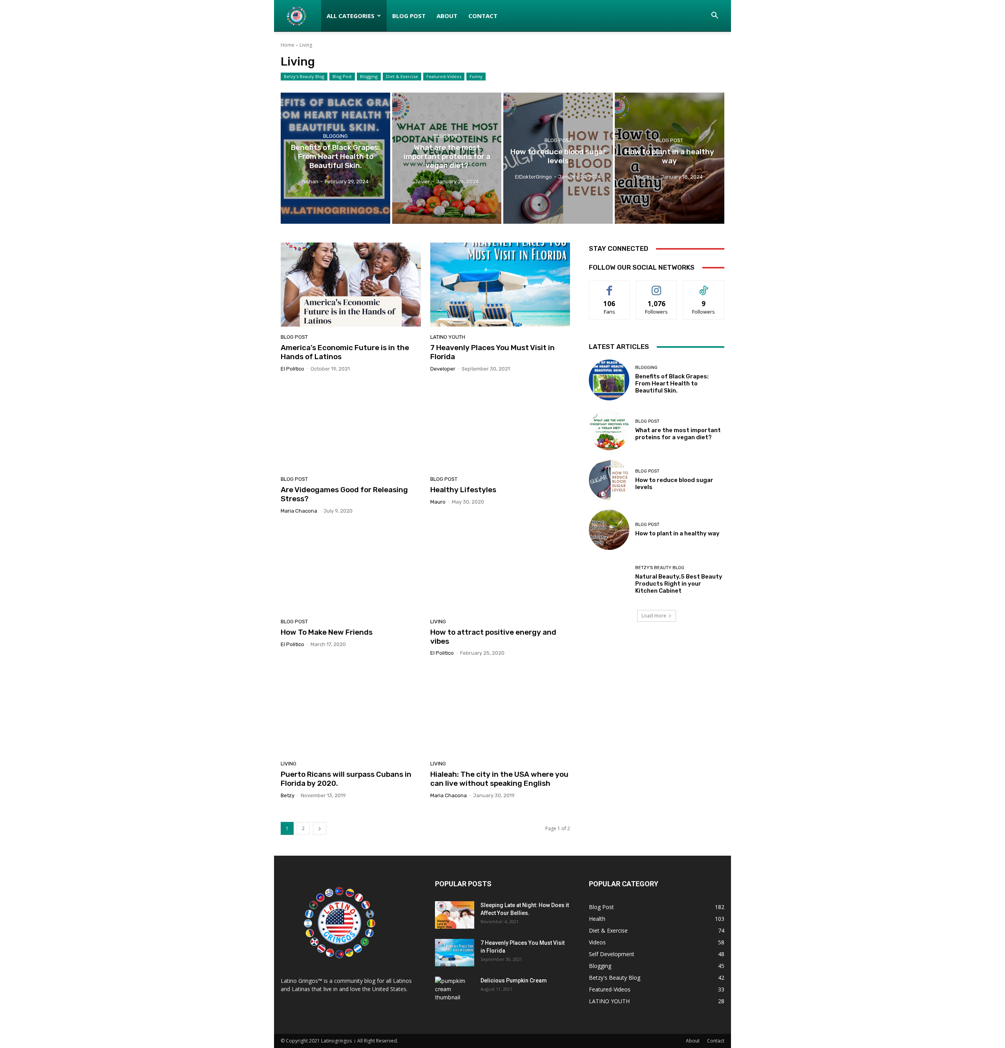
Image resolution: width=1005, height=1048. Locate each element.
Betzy (287, 795)
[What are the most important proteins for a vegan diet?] (447, 158)
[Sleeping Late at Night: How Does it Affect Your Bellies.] (454, 915)
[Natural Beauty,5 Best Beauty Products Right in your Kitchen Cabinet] (609, 579)
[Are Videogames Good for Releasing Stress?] (350, 427)
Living (438, 621)
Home (287, 45)
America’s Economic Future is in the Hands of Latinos (345, 352)
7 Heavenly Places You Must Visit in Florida (492, 352)
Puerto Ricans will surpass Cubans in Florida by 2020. (346, 779)
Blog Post (409, 16)
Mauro (438, 502)
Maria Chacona (299, 511)
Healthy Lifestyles (463, 489)
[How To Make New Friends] (350, 569)
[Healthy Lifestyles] (500, 427)
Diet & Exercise (402, 76)
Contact (482, 16)
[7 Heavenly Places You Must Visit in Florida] (500, 285)
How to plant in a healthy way (677, 533)
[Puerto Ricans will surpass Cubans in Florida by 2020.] (350, 711)
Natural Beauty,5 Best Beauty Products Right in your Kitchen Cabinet (678, 583)
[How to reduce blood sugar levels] (558, 158)
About (447, 16)
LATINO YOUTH (447, 337)
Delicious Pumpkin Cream (514, 980)
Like (609, 286)
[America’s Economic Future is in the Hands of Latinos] (350, 285)
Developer (442, 369)
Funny (476, 76)
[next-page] (319, 828)
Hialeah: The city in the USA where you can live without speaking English (499, 779)
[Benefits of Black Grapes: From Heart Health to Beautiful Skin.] (335, 158)
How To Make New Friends (327, 632)
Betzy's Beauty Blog (304, 76)
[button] (714, 16)
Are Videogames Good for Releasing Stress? (344, 494)
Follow (656, 286)
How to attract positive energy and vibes (493, 637)
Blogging (369, 76)
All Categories (351, 16)
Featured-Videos (443, 76)
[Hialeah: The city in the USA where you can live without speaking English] (500, 711)
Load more (653, 615)
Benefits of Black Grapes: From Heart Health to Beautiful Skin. (672, 383)
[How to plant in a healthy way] (669, 158)
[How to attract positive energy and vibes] (500, 569)
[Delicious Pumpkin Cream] (454, 990)
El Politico (292, 369)
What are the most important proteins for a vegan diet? (678, 434)
